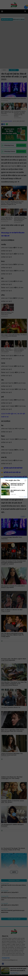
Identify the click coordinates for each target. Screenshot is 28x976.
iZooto (25, 496)
